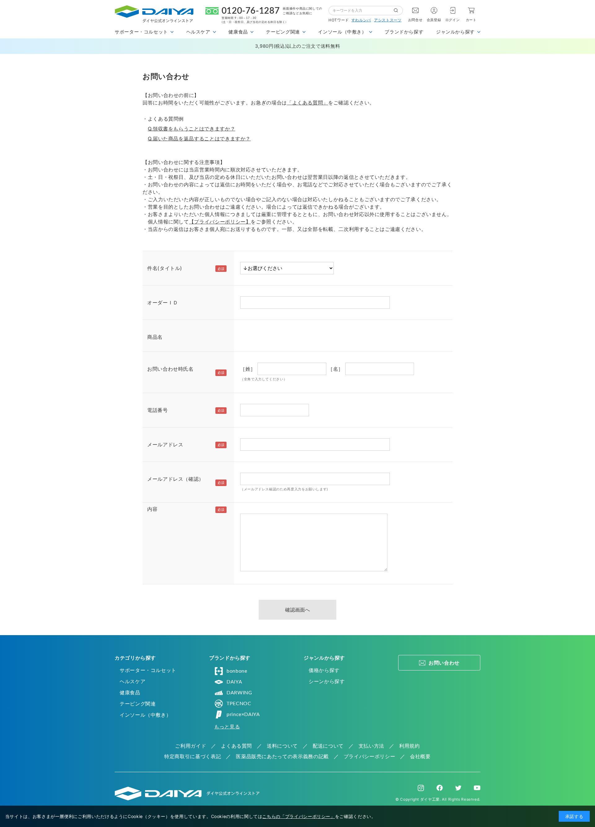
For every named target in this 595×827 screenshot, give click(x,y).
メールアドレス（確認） (175, 479)
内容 (152, 509)
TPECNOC (239, 703)
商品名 (155, 337)
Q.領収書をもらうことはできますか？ (192, 129)
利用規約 (409, 746)
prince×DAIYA (243, 714)
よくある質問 (236, 746)
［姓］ (248, 369)
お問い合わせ (444, 663)
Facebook (439, 788)
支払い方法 (371, 746)
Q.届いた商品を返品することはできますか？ (199, 138)
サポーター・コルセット (148, 670)
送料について (282, 746)
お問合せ (415, 20)
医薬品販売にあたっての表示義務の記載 (282, 756)
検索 (398, 10)
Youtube (477, 787)
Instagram (421, 788)
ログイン (452, 20)
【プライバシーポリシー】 (220, 222)
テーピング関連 (138, 704)
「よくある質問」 (307, 103)
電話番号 (157, 410)
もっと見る (227, 726)
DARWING (239, 692)
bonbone (237, 671)
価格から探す (324, 670)
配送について (328, 746)
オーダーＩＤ (162, 302)
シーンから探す (327, 681)
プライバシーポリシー (369, 756)
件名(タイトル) (164, 268)
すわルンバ (361, 20)
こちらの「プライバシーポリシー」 (298, 816)
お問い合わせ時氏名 (170, 369)
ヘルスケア (132, 681)
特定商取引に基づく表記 (192, 756)
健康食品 (130, 692)
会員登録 (434, 20)
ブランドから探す (404, 32)
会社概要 (420, 756)
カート (471, 20)
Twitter (458, 787)
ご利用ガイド (190, 746)
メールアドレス (165, 444)
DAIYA (234, 681)
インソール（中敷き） (145, 715)
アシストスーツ (387, 20)
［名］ (335, 369)
